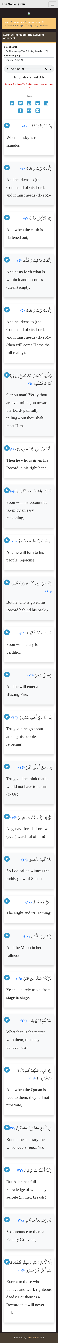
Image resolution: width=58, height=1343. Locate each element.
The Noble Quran (13, 4)
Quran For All (33, 1337)
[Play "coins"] (7, 125)
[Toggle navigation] (52, 4)
